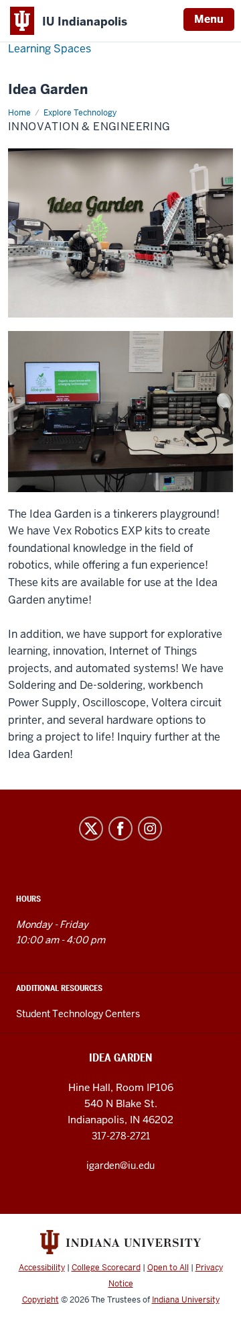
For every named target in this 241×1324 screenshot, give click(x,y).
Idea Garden (48, 89)
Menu (209, 19)
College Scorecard (106, 1267)
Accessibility (42, 1267)
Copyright (40, 1299)
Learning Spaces (49, 49)
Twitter (91, 828)
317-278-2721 (121, 1136)
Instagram (150, 828)
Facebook (120, 828)
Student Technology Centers (78, 1014)
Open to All (168, 1267)
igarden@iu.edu (120, 1166)
